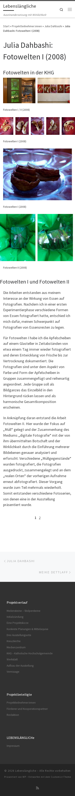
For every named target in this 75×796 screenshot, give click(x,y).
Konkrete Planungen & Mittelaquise (27, 629)
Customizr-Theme (61, 776)
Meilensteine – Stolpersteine (23, 611)
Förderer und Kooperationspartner (27, 709)
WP (24, 776)
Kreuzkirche (14, 641)
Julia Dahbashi (53, 26)
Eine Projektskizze (18, 623)
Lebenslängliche (25, 771)
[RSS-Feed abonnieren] (37, 788)
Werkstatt (12, 659)
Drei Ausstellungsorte (19, 635)
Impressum (13, 746)
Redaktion (13, 715)
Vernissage (13, 671)
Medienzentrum (16, 647)
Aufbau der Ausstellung (20, 665)
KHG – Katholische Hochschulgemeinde (30, 653)
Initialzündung (15, 617)
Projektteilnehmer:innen (27, 26)
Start (6, 26)
